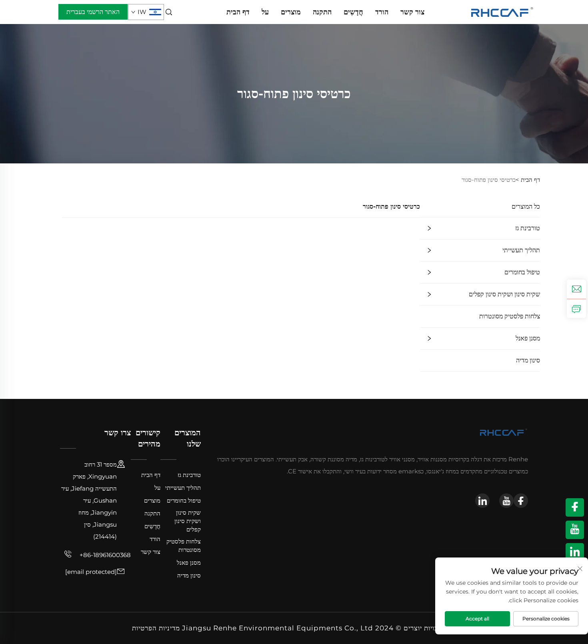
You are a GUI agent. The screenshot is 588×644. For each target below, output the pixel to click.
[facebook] (521, 500)
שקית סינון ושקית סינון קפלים (504, 294)
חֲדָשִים (353, 12)
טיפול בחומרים (522, 272)
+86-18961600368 (104, 555)
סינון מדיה (528, 360)
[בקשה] (576, 308)
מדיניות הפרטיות (156, 628)
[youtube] (506, 500)
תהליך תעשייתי (521, 250)
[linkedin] (482, 500)
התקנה (322, 12)
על (265, 12)
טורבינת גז (527, 228)
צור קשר (412, 12)
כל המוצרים (526, 206)
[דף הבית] (502, 11)
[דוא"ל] (576, 289)
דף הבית (238, 12)
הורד (381, 12)
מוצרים (291, 12)
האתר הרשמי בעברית (93, 12)
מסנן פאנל (528, 338)
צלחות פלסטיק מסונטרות (509, 316)
